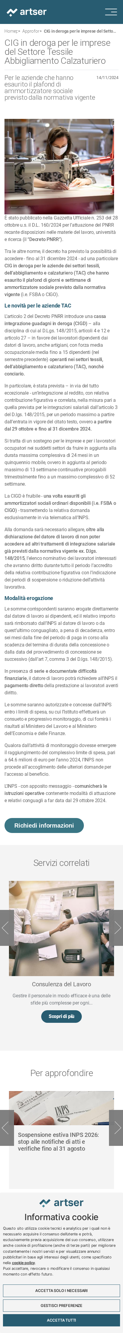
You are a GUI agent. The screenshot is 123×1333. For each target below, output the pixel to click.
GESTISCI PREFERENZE (61, 1305)
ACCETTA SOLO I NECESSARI (61, 1290)
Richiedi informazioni (44, 825)
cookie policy (23, 1263)
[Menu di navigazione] (114, 12)
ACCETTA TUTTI (61, 1320)
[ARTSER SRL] (27, 12)
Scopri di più (61, 1016)
